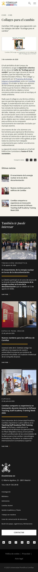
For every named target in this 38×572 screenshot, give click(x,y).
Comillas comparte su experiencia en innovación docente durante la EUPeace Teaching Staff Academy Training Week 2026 (23, 205)
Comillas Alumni (7, 505)
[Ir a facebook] (26, 160)
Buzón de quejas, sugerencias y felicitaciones (17, 524)
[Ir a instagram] (22, 542)
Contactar (19, 532)
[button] (19, 180)
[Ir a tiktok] (34, 542)
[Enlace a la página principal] (9, 3)
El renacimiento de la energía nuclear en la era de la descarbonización (22, 177)
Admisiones (6, 501)
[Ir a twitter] (30, 160)
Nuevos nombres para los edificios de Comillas (18, 339)
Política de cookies (12, 554)
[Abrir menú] (34, 3)
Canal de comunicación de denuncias (14, 519)
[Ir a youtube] (28, 542)
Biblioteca (5, 496)
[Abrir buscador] (29, 3)
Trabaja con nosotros (9, 515)
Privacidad (26, 554)
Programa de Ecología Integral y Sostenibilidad (17, 80)
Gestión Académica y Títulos (11, 510)
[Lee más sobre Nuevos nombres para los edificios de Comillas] (19, 314)
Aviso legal (19, 558)
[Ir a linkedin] (34, 160)
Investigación (6, 492)
